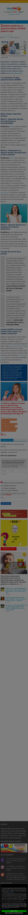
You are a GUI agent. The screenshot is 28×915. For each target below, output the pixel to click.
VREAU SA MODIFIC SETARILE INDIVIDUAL (14, 912)
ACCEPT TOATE (14, 911)
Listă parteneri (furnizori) (5, 908)
